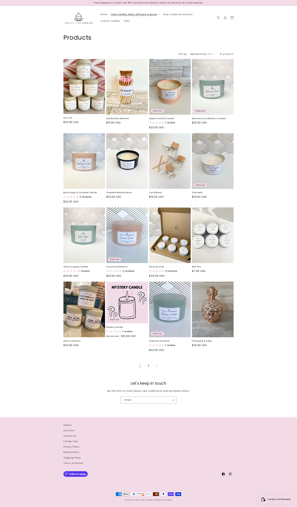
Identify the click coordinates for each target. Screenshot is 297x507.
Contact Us (70, 435)
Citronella (197, 192)
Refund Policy (71, 452)
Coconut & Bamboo (117, 267)
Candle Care (70, 441)
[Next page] (156, 365)
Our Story (68, 430)
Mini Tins (196, 267)
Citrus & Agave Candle (75, 267)
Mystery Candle (114, 327)
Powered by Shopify (162, 500)
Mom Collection (71, 341)
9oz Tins (67, 118)
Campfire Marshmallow (119, 192)
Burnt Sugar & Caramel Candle (80, 192)
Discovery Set (156, 267)
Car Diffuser (155, 192)
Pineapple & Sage (202, 341)
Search (67, 425)
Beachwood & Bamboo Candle (209, 118)
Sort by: (183, 54)
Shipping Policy (72, 457)
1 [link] (140, 365)
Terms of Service (73, 463)
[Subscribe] (172, 400)
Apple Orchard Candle (161, 118)
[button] (135, 14)
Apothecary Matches (117, 118)
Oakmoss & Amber (159, 341)
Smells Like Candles (143, 500)
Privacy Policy (71, 446)
